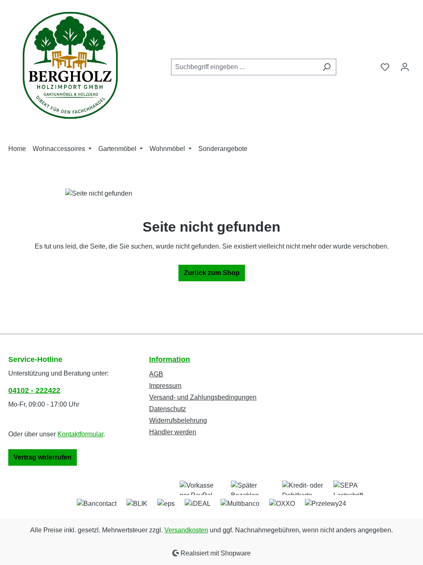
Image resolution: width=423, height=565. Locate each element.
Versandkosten (186, 530)
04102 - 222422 (34, 390)
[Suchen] (326, 67)
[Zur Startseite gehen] (70, 65)
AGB (156, 374)
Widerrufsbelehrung (178, 420)
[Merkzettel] (385, 67)
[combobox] (244, 67)
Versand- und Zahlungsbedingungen (203, 397)
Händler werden (172, 432)
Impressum (165, 385)
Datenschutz (167, 408)
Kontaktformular (80, 434)
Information (169, 359)
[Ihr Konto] (405, 67)
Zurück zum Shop (212, 272)
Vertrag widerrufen (42, 457)
